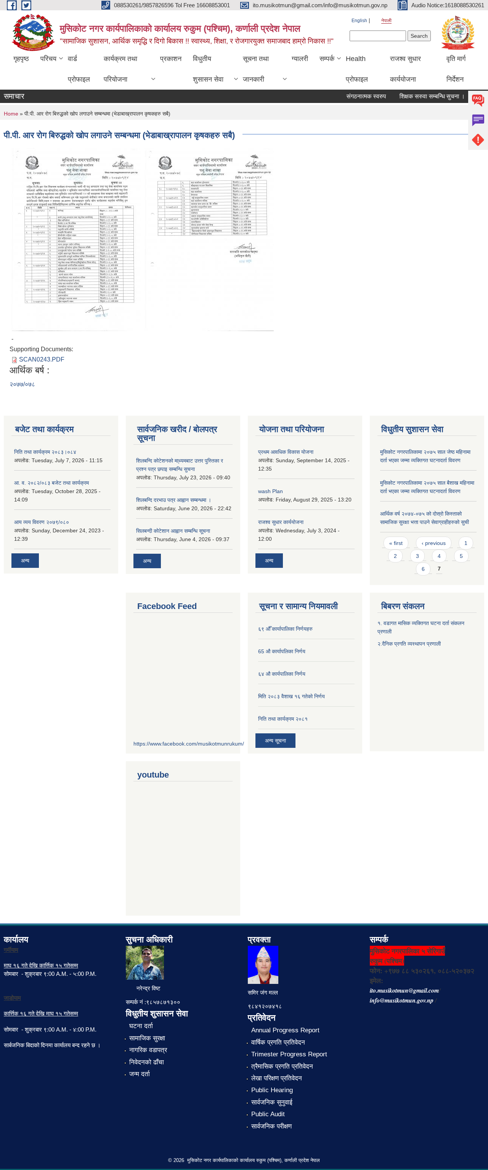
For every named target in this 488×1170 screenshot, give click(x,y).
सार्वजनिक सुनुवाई (271, 1102)
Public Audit (268, 1114)
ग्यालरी (300, 59)
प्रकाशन (170, 59)
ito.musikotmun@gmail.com (404, 990)
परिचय (48, 59)
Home (11, 114)
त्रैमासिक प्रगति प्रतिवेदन (282, 1066)
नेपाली (386, 20)
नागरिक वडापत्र (148, 1050)
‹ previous (434, 543)
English (359, 20)
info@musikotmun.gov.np (401, 1000)
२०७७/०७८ (22, 384)
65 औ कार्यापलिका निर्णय (281, 651)
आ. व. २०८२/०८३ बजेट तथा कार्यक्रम (51, 483)
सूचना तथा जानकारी (256, 69)
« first (396, 543)
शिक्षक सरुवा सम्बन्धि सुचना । (422, 96)
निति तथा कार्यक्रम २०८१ (283, 719)
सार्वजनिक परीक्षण (271, 1126)
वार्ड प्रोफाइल (79, 69)
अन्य (25, 561)
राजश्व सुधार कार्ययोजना (405, 69)
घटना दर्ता (141, 1026)
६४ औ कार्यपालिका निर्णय (281, 674)
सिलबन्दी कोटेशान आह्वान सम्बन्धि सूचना (173, 531)
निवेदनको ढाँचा (146, 1062)
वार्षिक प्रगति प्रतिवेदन (278, 1042)
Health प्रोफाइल (357, 69)
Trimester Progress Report (289, 1054)
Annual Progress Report (285, 1030)
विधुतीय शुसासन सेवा (208, 69)
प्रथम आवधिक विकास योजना (285, 452)
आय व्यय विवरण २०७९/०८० (41, 522)
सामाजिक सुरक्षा (147, 1038)
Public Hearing (272, 1090)
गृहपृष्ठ (21, 59)
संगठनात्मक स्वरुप (356, 96)
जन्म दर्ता (139, 1074)
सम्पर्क (326, 59)
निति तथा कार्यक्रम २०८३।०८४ (45, 452)
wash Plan (270, 491)
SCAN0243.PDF (41, 359)
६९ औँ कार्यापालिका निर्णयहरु (285, 629)
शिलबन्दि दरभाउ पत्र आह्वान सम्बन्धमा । (173, 500)
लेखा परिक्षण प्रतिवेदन (276, 1078)
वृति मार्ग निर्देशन (456, 69)
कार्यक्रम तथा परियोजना (120, 69)
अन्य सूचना (275, 741)
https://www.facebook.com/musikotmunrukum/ (188, 744)
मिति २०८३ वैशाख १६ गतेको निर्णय (291, 696)
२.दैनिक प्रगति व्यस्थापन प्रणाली (409, 644)
